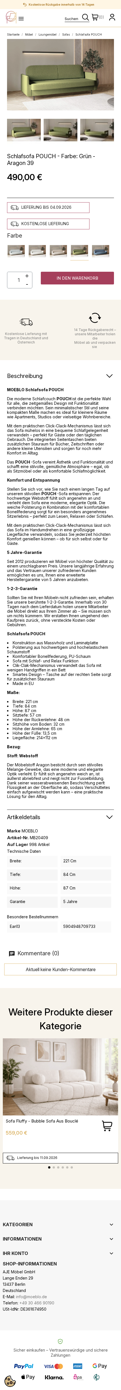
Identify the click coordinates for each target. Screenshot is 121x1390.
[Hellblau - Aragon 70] (16, 251)
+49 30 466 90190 (36, 1302)
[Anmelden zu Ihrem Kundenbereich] (112, 17)
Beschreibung (24, 376)
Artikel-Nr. (18, 838)
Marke (14, 831)
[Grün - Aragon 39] (79, 251)
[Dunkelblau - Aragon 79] (100, 251)
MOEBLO (30, 830)
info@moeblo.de (31, 1296)
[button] (77, 278)
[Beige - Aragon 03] (58, 251)
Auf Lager (17, 844)
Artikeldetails (23, 817)
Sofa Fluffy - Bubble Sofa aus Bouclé (42, 1121)
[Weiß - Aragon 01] (37, 251)
